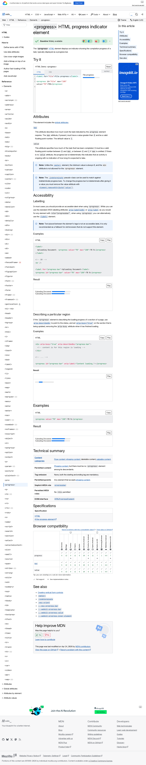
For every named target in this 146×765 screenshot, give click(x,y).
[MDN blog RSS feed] (19, 739)
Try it (121, 32)
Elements (7, 86)
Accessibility (124, 39)
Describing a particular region (51, 314)
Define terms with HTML (14, 47)
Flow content (59, 459)
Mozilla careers (64, 734)
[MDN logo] (6, 721)
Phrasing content (61, 466)
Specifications (125, 50)
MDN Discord (93, 738)
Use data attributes (11, 52)
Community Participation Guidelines (85, 756)
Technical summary (127, 47)
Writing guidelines (95, 734)
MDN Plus (62, 742)
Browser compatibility (128, 54)
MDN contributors (82, 646)
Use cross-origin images (14, 56)
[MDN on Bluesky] (7, 739)
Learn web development (127, 730)
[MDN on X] (11, 739)
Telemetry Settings (51, 756)
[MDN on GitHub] (3, 739)
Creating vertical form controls (50, 592)
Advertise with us (65, 738)
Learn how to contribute (45, 639)
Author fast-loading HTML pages (15, 70)
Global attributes (10, 689)
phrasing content (73, 459)
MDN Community (95, 726)
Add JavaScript (10, 76)
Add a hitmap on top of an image (14, 62)
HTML (51, 48)
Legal (64, 756)
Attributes (123, 36)
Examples (123, 43)
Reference (7, 82)
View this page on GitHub (45, 650)
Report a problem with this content (74, 650)
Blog (115, 14)
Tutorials (120, 738)
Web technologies (124, 726)
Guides (6, 37)
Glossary (120, 742)
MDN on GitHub (94, 742)
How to (5, 43)
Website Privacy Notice (29, 756)
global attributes (61, 122)
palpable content (104, 459)
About (61, 726)
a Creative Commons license (100, 761)
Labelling (39, 201)
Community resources (97, 730)
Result (37, 426)
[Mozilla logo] (9, 755)
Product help (63, 747)
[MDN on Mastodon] (15, 739)
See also (123, 58)
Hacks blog (121, 747)
